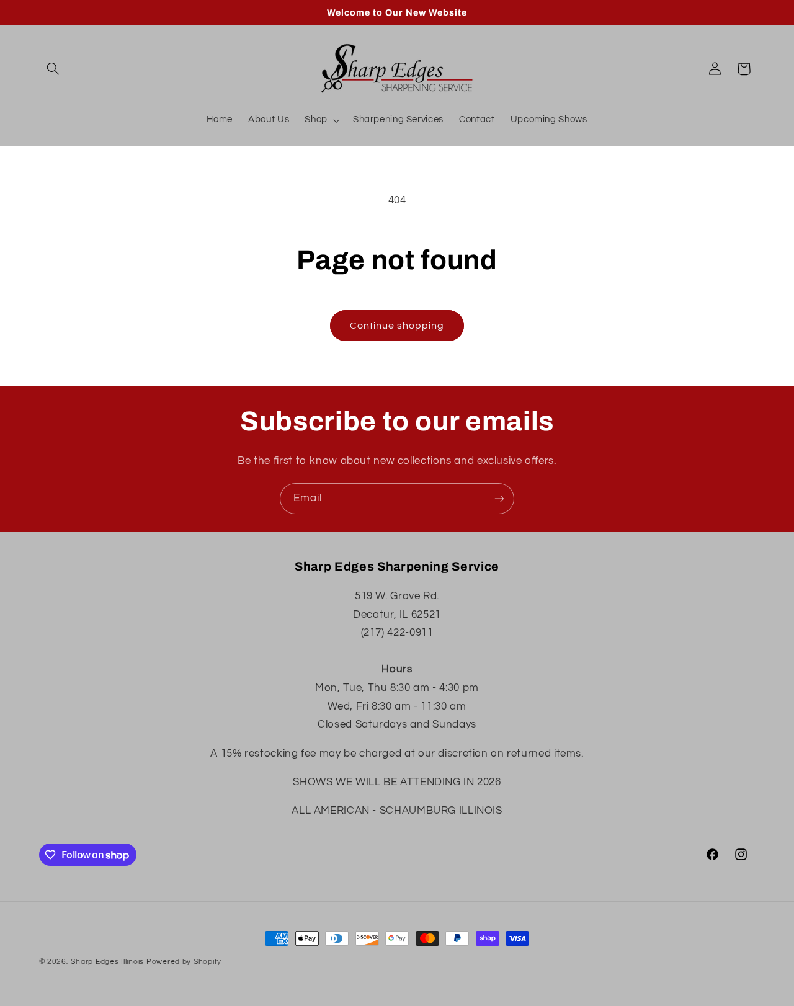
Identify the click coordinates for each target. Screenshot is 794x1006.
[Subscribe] (499, 498)
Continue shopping (397, 326)
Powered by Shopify (183, 961)
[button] (53, 69)
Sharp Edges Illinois (107, 961)
